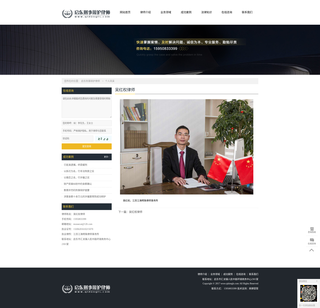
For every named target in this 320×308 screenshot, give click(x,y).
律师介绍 (145, 12)
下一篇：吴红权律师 (130, 212)
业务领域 (165, 12)
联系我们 (247, 12)
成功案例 (186, 12)
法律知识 (206, 12)
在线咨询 (227, 12)
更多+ (106, 157)
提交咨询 (86, 146)
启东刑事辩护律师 (90, 81)
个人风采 (109, 81)
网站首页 (125, 12)
